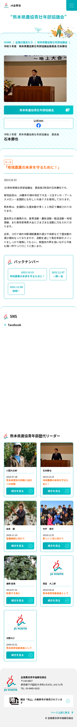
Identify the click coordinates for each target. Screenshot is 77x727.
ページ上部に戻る (60, 712)
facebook (38, 125)
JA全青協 (15, 5)
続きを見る (17, 491)
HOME (7, 42)
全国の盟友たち (24, 42)
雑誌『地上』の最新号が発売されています (41, 701)
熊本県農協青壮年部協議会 (52, 42)
